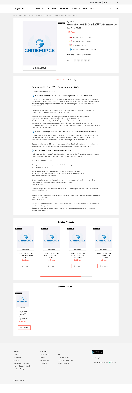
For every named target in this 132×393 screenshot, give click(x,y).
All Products (44, 354)
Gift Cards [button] (40, 9)
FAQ (59, 354)
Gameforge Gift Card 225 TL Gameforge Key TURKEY (22, 315)
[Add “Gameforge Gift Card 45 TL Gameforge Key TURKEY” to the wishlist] (106, 248)
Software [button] (76, 9)
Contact (16, 360)
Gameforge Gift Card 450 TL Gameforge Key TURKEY (77, 255)
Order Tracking (63, 363)
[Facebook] (92, 358)
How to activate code (65, 360)
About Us (16, 354)
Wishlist (43, 357)
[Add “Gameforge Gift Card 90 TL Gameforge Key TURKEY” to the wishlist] (54, 248)
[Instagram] (98, 358)
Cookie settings (18, 369)
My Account (44, 360)
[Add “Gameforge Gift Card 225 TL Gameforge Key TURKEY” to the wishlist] (25, 305)
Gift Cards (22, 15)
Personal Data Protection (22, 366)
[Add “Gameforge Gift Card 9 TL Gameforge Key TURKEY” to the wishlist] (28, 248)
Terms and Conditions (21, 363)
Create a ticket (63, 357)
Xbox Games (52, 9)
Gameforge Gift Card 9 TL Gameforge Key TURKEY (25, 255)
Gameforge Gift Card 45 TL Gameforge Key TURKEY (103, 255)
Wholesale (17, 357)
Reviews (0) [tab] (72, 80)
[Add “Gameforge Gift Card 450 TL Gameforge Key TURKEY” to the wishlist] (80, 248)
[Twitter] (95, 358)
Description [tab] (60, 80)
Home (15, 15)
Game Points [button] (64, 9)
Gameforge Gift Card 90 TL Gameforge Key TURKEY (51, 255)
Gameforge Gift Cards (35, 15)
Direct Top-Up (88, 9)
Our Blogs (43, 363)
